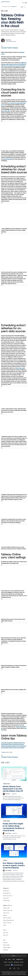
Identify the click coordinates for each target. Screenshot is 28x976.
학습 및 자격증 (6, 945)
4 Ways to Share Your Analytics (16, 747)
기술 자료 (5, 942)
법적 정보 (5, 962)
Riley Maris (8, 40)
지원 (4, 940)
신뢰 (6, 959)
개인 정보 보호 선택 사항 (18, 964)
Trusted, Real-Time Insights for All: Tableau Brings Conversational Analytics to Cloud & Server (13, 827)
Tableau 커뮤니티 (7, 905)
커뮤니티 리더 (6, 913)
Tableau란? (6, 888)
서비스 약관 (10, 962)
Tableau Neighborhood (8, 920)
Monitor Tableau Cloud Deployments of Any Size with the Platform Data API (13, 788)
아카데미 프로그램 (7, 922)
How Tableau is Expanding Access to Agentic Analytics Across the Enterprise (14, 865)
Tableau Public (6, 908)
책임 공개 (21, 962)
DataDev (5, 915)
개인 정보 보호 (16, 962)
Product (9, 6)
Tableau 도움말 (6, 947)
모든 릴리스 (5, 950)
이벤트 (4, 925)
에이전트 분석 (6, 890)
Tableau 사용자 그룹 (7, 910)
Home (3, 6)
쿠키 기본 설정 (7, 964)
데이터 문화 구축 (6, 893)
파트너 (4, 930)
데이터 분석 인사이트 (7, 895)
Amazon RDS (6, 111)
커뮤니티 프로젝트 (7, 917)
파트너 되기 (5, 935)
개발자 (13, 959)
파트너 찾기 (5, 932)
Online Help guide (8, 159)
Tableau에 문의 (6, 900)
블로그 (6, 6)
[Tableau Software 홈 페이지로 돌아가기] (6, 1)
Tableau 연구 (6, 898)
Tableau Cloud (14, 6)
